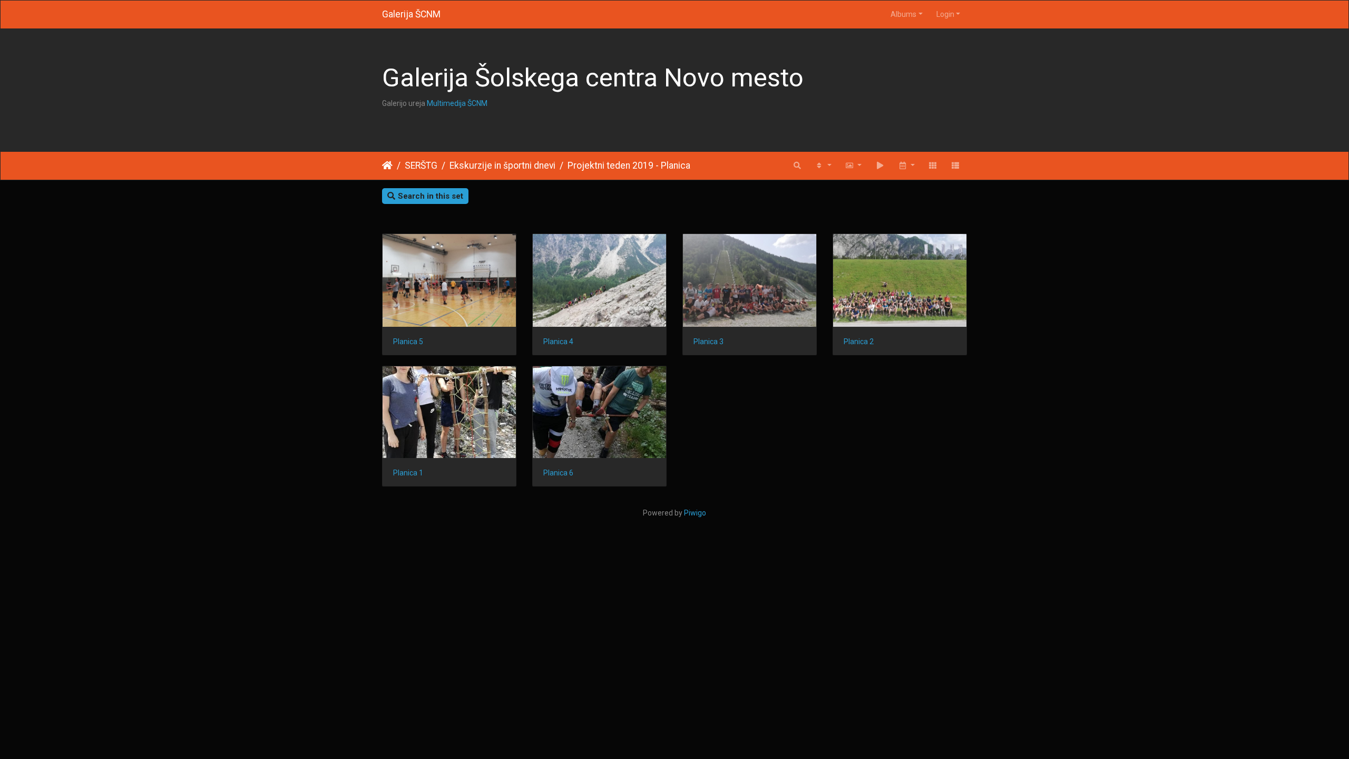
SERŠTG (421, 165)
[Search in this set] (797, 166)
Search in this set (430, 196)
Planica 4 (558, 341)
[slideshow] (879, 166)
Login (945, 14)
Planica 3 (708, 341)
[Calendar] (906, 166)
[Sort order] (823, 166)
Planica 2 (859, 341)
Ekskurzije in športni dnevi (502, 165)
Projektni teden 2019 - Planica (629, 165)
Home (387, 165)
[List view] (955, 166)
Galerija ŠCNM (411, 14)
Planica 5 (408, 341)
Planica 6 (558, 473)
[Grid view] (933, 166)
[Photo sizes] (853, 166)
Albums (903, 14)
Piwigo (695, 513)
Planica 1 (408, 473)
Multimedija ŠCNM (457, 103)
